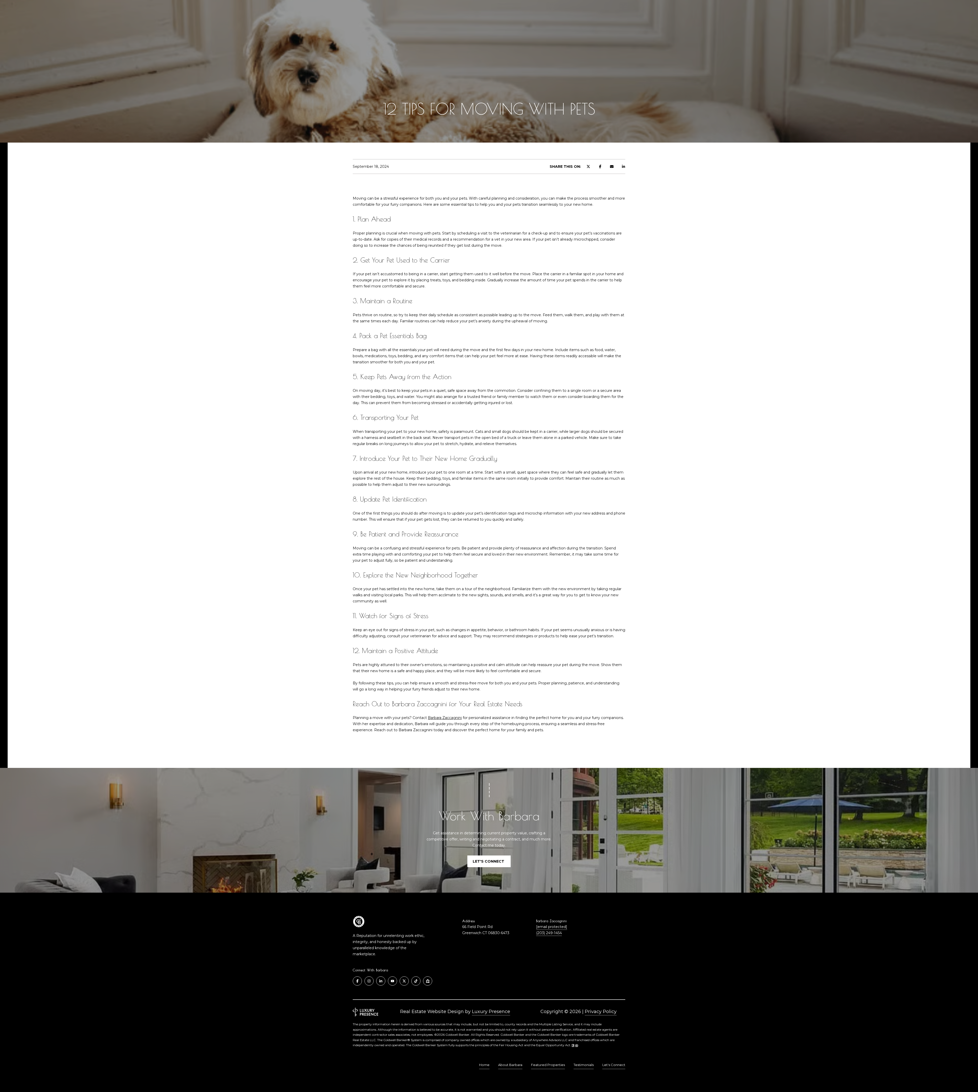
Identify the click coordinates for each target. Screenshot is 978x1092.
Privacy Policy (601, 1011)
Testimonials (584, 1065)
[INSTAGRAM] (369, 981)
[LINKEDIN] (380, 981)
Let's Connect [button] (489, 861)
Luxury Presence (491, 1011)
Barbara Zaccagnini (445, 717)
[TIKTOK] (415, 981)
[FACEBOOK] (357, 981)
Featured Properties (548, 1065)
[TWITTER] (404, 981)
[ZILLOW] (427, 981)
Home (484, 1065)
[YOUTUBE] (392, 981)
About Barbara (510, 1065)
